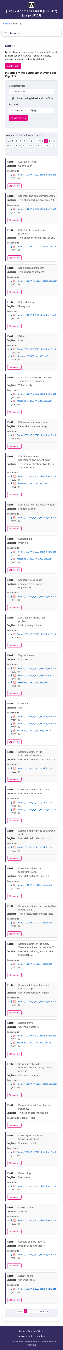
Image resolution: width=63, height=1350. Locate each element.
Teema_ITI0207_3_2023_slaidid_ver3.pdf (36, 716)
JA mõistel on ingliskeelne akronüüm (32, 98)
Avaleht (6, 23)
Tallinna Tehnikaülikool (31, 1331)
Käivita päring (18, 118)
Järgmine (44, 1311)
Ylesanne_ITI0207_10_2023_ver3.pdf (34, 356)
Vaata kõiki (13, 66)
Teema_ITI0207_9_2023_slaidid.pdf (34, 675)
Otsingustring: (17, 85)
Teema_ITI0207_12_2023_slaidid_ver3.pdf (37, 246)
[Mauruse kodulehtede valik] (31, 5)
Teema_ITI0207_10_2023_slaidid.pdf (34, 768)
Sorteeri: (13, 104)
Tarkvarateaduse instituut (31, 1336)
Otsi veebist (14, 185)
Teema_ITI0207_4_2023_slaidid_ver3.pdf (36, 315)
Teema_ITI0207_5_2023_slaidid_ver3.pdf (36, 349)
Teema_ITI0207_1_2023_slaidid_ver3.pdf (36, 174)
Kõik (31, 150)
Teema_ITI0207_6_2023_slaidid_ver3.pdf (36, 209)
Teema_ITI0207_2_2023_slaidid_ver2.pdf (36, 435)
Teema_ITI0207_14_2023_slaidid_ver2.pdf (37, 1083)
